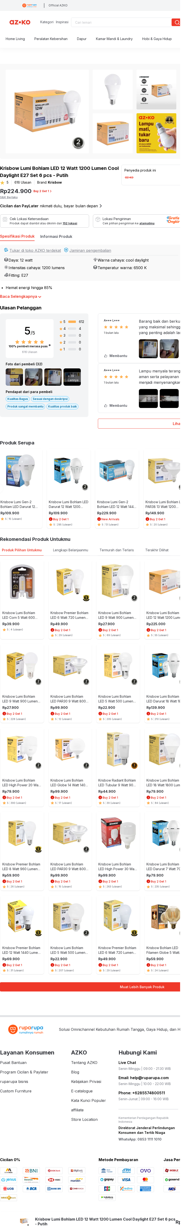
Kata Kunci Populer (88, 1100)
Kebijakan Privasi (86, 1081)
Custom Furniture (16, 1091)
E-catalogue (82, 1091)
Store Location (84, 1119)
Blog (75, 1072)
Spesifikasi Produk (17, 236)
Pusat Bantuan (13, 1062)
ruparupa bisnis (14, 1081)
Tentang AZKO (84, 1062)
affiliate (77, 1110)
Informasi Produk (56, 236)
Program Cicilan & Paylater (24, 1072)
